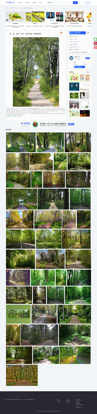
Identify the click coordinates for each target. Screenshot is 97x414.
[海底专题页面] (74, 87)
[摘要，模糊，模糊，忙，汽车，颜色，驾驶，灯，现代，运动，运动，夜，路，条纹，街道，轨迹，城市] (85, 113)
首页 (7, 8)
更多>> (88, 72)
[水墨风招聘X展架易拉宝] (74, 104)
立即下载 (77, 33)
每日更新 (68, 402)
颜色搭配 (68, 400)
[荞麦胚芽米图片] (74, 78)
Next (89, 20)
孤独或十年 (77, 57)
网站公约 (78, 403)
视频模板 (34, 2)
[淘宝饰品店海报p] (74, 95)
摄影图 (11, 8)
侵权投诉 (14, 116)
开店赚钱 (79, 66)
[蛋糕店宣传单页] (85, 78)
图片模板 (20, 2)
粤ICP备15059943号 (50, 411)
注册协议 (78, 402)
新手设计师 (25, 399)
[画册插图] (85, 87)
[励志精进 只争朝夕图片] (74, 113)
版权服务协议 (9, 116)
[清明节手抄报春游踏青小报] (85, 104)
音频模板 (27, 2)
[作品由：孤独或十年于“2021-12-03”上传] (71, 58)
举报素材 (19, 116)
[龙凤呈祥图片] (85, 95)
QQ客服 (58, 402)
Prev (7, 20)
